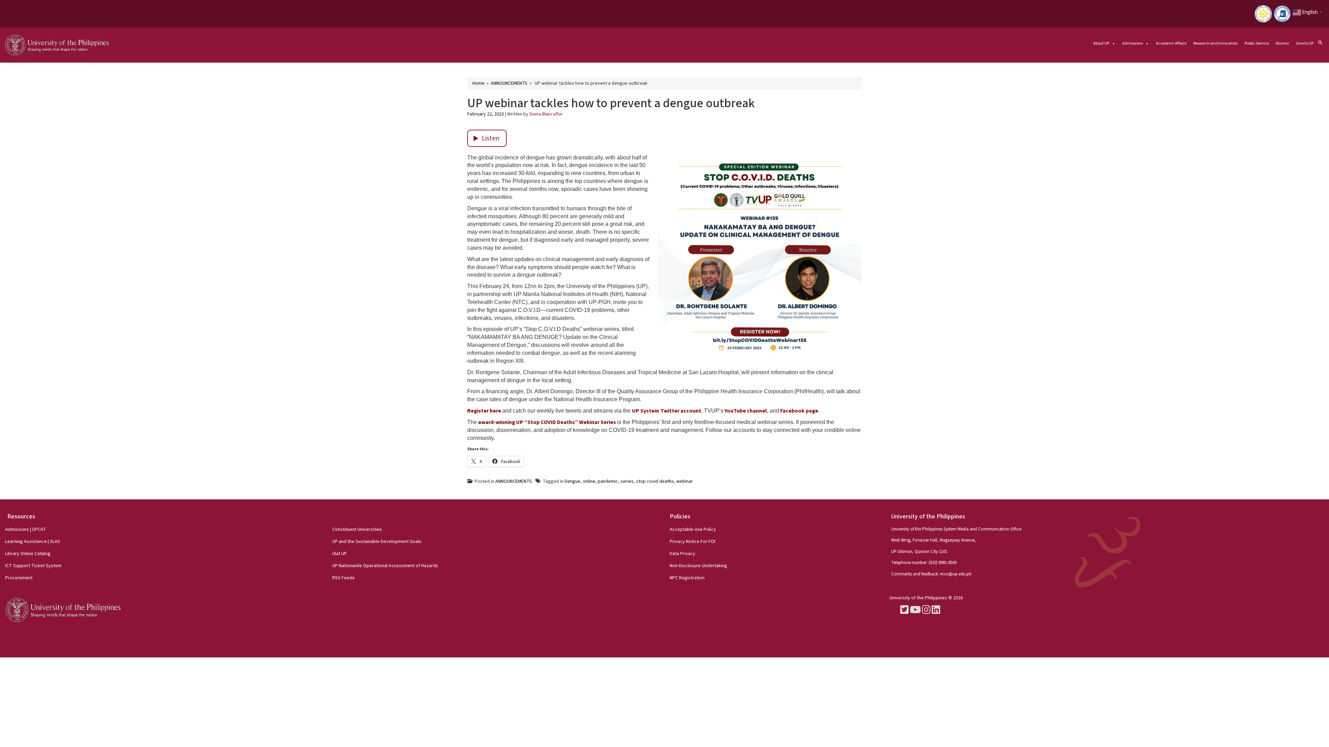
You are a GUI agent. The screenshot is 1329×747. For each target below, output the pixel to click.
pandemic (608, 481)
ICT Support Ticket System (33, 565)
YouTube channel (745, 411)
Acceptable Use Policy (693, 529)
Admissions (1132, 43)
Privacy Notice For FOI (692, 541)
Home (478, 83)
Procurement (19, 577)
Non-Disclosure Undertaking (698, 565)
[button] (1320, 42)
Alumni (1282, 43)
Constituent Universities (357, 529)
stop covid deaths (655, 481)
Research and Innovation (1215, 43)
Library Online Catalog (28, 553)
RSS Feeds (343, 577)
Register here (484, 411)
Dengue (572, 481)
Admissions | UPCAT (25, 529)
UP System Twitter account (666, 411)
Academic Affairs (1171, 43)
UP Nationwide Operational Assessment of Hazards (385, 565)
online (589, 481)
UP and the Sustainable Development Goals (377, 541)
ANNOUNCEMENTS (509, 83)
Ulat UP (339, 553)
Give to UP (1304, 43)
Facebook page (799, 411)
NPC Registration (687, 577)
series (627, 481)
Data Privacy (682, 553)
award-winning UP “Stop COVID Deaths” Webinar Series (547, 422)
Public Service (1257, 43)
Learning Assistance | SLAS (32, 541)
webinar (684, 481)
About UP (1101, 43)
